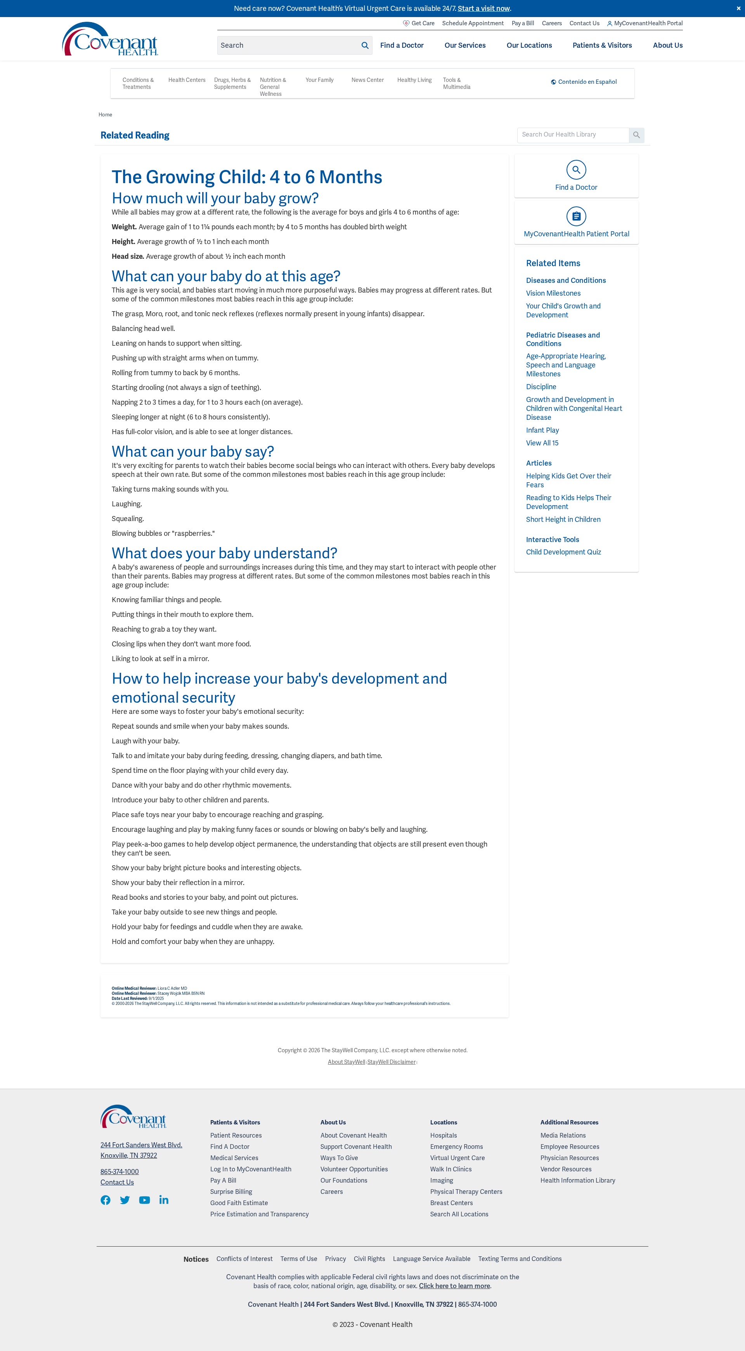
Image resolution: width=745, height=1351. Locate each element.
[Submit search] (365, 45)
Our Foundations (344, 1180)
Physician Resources (570, 1158)
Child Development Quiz (563, 551)
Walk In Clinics (451, 1169)
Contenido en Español (587, 82)
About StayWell (346, 1061)
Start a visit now (484, 8)
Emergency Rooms (456, 1147)
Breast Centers (451, 1203)
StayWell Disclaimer (391, 1061)
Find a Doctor (402, 45)
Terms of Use (299, 1259)
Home (105, 114)
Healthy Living (414, 79)
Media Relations (563, 1135)
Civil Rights (369, 1259)
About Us (668, 45)
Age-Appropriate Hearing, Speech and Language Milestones (566, 365)
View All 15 (542, 442)
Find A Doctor (229, 1147)
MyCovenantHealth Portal (648, 23)
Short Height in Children (563, 519)
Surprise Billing (231, 1192)
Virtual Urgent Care (457, 1158)
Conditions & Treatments (138, 83)
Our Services (465, 45)
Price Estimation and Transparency (259, 1214)
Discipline (541, 386)
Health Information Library (578, 1180)
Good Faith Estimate (239, 1203)
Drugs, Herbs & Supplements (232, 83)
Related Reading (134, 135)
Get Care (423, 23)
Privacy (335, 1259)
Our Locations (529, 45)
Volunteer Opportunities (354, 1169)
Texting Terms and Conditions (520, 1259)
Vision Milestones (553, 293)
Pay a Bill (523, 23)
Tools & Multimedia (457, 83)
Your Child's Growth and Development (563, 310)
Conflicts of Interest (245, 1259)
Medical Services (234, 1158)
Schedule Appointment (473, 23)
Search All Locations (459, 1214)
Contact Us (584, 23)
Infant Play (542, 430)
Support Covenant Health (356, 1147)
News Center (368, 79)
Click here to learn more (454, 1286)
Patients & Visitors (602, 45)
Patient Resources (236, 1135)
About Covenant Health (354, 1135)
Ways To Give (339, 1158)
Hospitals (443, 1135)
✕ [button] (738, 8)
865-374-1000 (119, 1171)
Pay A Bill (223, 1180)
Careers (552, 23)
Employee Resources (570, 1147)
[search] (573, 134)
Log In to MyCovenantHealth (250, 1169)
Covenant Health (273, 1304)
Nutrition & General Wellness (273, 86)
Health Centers (187, 79)
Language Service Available (432, 1259)
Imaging (441, 1180)
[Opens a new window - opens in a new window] (105, 1200)
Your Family (320, 79)
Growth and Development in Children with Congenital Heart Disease (574, 408)
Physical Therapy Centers (466, 1192)
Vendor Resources (566, 1169)
